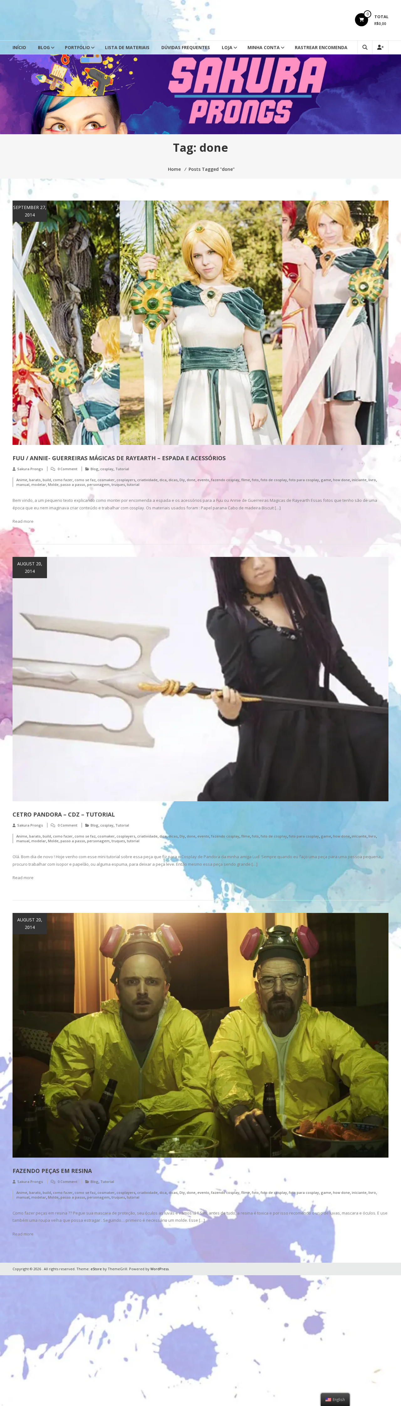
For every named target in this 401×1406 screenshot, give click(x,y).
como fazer (63, 479)
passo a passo (72, 484)
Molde (53, 484)
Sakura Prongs (30, 468)
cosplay (106, 468)
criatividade (147, 479)
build (47, 479)
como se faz (85, 479)
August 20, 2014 (29, 567)
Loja (227, 47)
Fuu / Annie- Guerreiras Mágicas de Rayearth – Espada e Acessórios (119, 458)
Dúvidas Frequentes (185, 47)
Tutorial (122, 468)
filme (245, 479)
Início (19, 47)
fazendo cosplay (225, 479)
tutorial (133, 484)
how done (341, 479)
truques (118, 484)
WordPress (159, 1268)
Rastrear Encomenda (321, 47)
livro (372, 479)
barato (35, 479)
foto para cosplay (304, 479)
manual (22, 484)
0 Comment (67, 468)
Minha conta (263, 47)
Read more (23, 521)
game (326, 479)
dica (163, 479)
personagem (98, 484)
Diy (182, 479)
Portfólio (77, 47)
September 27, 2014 (29, 211)
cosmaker (106, 479)
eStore (96, 1268)
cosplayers (126, 479)
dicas (173, 479)
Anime (21, 479)
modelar (38, 484)
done (191, 479)
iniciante (359, 479)
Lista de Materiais (127, 47)
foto (255, 479)
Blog (44, 47)
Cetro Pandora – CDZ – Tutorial (64, 814)
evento (203, 479)
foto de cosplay (274, 479)
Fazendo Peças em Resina (52, 1170)
